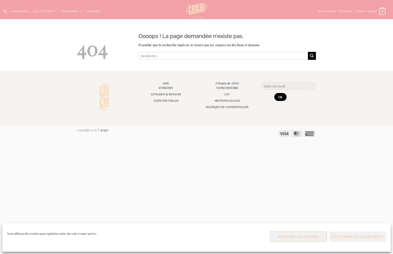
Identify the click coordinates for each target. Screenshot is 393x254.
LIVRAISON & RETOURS (166, 94)
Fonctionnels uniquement (357, 236)
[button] (334, 11)
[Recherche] (5, 11)
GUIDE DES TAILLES (166, 100)
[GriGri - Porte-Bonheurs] (197, 9)
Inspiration (93, 11)
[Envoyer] (312, 56)
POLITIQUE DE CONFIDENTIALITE (227, 107)
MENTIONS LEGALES (227, 100)
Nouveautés (19, 11)
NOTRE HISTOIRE (227, 88)
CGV (227, 94)
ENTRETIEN (166, 88)
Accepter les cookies (298, 236)
